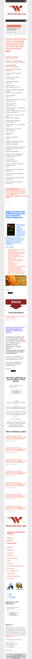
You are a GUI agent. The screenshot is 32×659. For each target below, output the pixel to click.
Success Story (10, 578)
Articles (8, 560)
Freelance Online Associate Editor (14, 61)
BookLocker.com (13, 635)
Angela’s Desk (10, 553)
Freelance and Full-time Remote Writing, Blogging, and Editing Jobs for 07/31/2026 (16, 472)
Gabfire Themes (16, 658)
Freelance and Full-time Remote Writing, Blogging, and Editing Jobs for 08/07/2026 (16, 460)
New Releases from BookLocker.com (15, 565)
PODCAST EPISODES (12, 558)
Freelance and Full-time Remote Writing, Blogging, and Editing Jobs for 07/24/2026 (16, 484)
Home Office (10, 563)
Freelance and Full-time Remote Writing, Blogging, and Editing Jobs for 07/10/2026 (16, 507)
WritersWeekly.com (17, 654)
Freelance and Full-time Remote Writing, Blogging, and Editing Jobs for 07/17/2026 (16, 495)
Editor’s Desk (10, 555)
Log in (8, 656)
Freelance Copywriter (11, 65)
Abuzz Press (21, 635)
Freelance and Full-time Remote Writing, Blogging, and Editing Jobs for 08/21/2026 (16, 437)
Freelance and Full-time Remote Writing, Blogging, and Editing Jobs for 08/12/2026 (16, 449)
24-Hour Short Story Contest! (13, 576)
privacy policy (9, 650)
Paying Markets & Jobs (12, 571)
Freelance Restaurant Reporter (13, 69)
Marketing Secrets (11, 573)
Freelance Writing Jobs (14, 26)
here (8, 50)
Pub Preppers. (9, 636)
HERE (23, 340)
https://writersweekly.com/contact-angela (17, 196)
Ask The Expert (10, 568)
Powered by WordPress (15, 656)
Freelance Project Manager (12, 56)
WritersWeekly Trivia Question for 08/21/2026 (16, 317)
